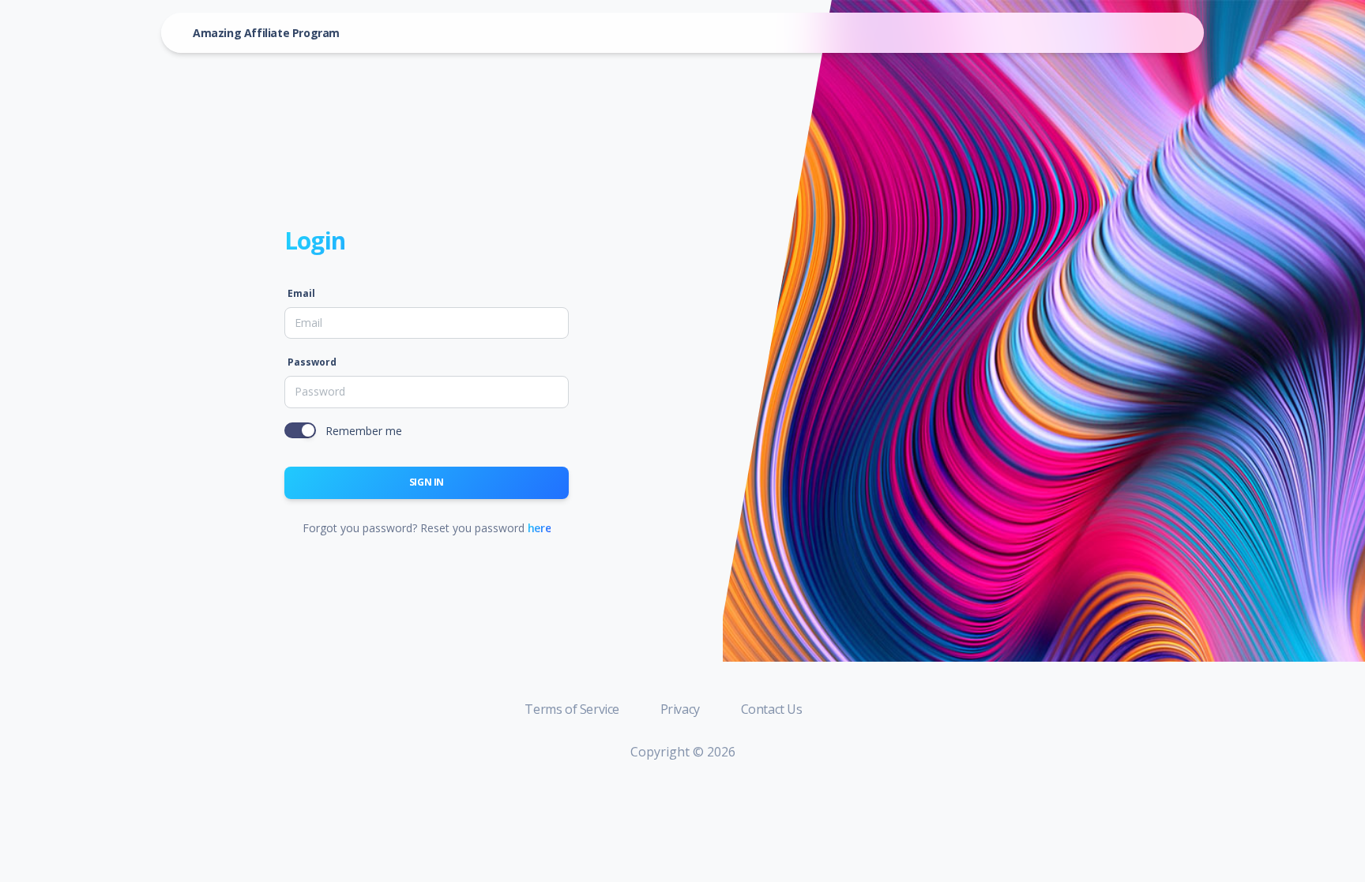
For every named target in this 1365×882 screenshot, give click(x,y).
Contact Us (772, 709)
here (539, 527)
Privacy (681, 709)
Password (312, 362)
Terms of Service (573, 709)
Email (301, 293)
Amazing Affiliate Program (266, 32)
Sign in (426, 482)
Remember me (363, 430)
